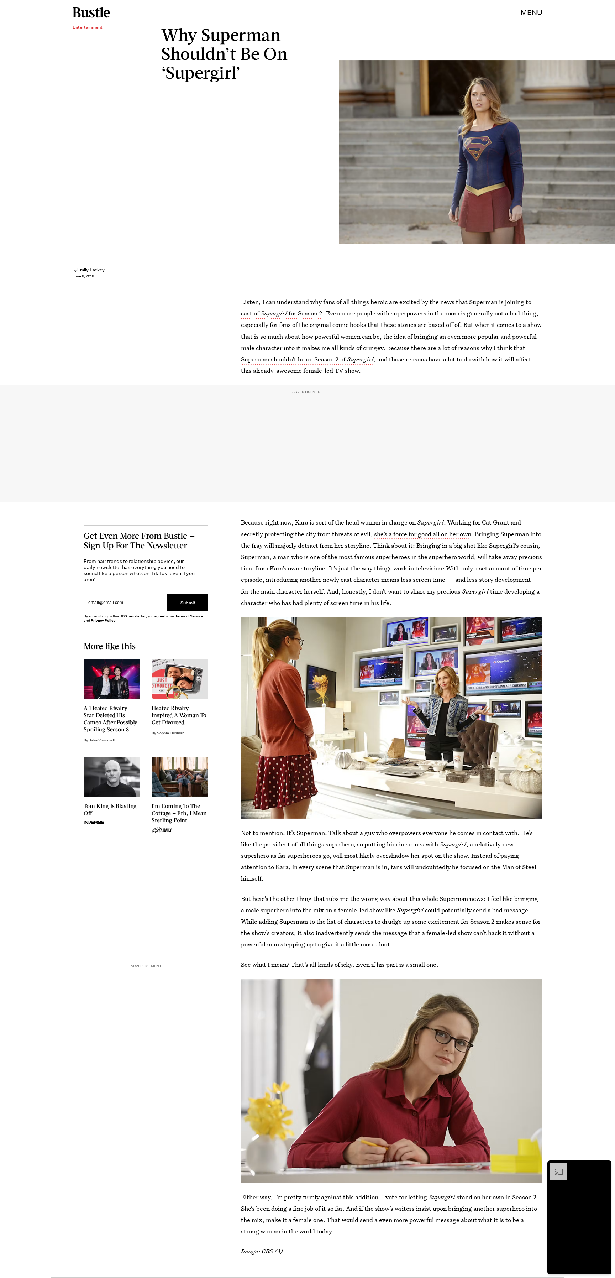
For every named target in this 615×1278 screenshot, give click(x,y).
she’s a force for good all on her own (422, 534)
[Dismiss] (603, 1167)
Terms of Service (189, 616)
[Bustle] (91, 12)
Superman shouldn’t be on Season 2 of (307, 359)
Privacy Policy (103, 620)
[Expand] (555, 1167)
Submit (187, 603)
